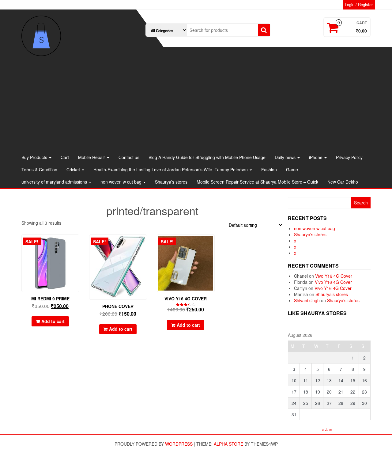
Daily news (286, 157)
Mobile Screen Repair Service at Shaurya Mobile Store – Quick (257, 182)
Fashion (269, 169)
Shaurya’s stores (171, 182)
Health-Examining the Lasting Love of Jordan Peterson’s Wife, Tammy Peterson (171, 169)
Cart (65, 157)
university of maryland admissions (54, 182)
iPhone (316, 157)
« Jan (327, 429)
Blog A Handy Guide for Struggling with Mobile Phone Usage (207, 157)
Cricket (73, 169)
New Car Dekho (342, 182)
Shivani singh (307, 300)
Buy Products (34, 157)
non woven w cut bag (121, 182)
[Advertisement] (196, 105)
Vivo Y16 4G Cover (333, 276)
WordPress (179, 444)
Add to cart (53, 321)
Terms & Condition (39, 169)
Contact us (129, 157)
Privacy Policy (349, 157)
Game (292, 169)
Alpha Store (228, 444)
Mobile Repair (92, 157)
